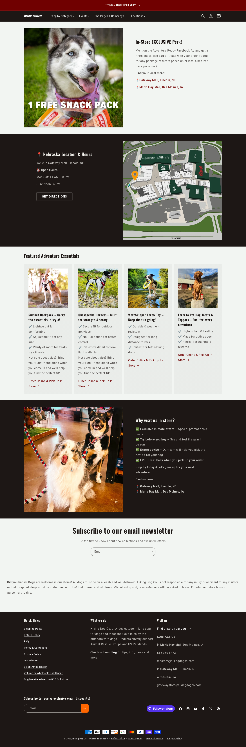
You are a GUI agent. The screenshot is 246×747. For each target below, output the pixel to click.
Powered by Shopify (98, 739)
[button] (61, 16)
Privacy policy (135, 738)
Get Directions (54, 196)
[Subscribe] (151, 551)
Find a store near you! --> (174, 628)
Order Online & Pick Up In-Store (46, 383)
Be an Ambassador (35, 666)
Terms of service (154, 738)
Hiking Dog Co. (79, 739)
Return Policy (32, 635)
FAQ (26, 641)
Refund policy (118, 738)
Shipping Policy (33, 628)
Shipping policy (174, 738)
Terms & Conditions (36, 647)
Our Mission (31, 660)
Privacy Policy (32, 654)
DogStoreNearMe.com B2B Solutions (46, 679)
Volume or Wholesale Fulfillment (43, 673)
